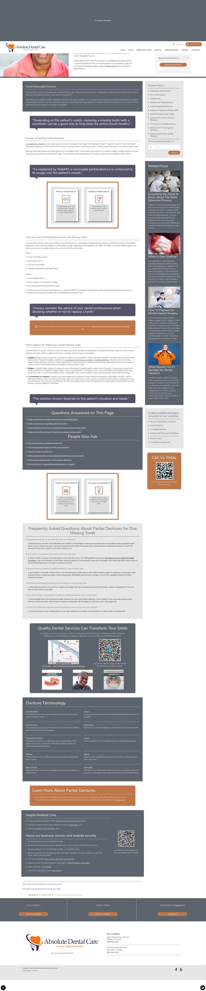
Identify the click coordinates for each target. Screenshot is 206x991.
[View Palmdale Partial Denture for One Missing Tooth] (34, 76)
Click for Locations (33, 914)
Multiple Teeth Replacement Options (164, 433)
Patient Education (172, 50)
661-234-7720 (119, 800)
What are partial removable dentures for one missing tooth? (53, 419)
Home (122, 50)
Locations (178, 44)
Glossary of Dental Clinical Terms (68, 821)
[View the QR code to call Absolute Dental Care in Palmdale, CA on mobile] (164, 479)
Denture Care (155, 99)
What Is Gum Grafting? (162, 256)
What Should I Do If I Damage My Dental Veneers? (161, 370)
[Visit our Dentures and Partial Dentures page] (52, 689)
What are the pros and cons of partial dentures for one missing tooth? (57, 428)
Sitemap (35, 970)
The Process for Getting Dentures (163, 124)
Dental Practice (156, 438)
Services (158, 50)
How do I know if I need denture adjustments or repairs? (51, 464)
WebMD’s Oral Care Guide (45, 829)
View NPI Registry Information (78, 863)
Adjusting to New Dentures (160, 91)
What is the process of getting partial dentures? (48, 424)
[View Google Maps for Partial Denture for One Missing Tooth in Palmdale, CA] (63, 664)
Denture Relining (156, 425)
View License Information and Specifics (59, 859)
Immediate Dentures (158, 429)
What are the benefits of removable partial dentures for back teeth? (56, 456)
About (130, 50)
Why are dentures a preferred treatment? (45, 443)
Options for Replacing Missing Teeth (164, 110)
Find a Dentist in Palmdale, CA (162, 141)
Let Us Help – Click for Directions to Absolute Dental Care (63, 666)
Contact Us (196, 50)
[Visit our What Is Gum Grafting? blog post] (164, 254)
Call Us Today (195, 44)
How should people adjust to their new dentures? (48, 447)
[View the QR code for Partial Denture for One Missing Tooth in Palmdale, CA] (110, 660)
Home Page (73, 825)
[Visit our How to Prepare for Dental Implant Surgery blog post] (164, 307)
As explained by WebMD (35, 144)
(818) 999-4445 (113, 942)
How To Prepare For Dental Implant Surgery (162, 311)
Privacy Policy (27, 970)
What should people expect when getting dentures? (50, 460)
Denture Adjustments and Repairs (163, 422)
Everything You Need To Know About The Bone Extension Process (163, 197)
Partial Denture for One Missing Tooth (48, 884)
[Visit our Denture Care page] (114, 689)
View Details (46, 867)
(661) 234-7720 (112, 66)
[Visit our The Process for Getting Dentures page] (83, 689)
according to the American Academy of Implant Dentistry (86, 360)
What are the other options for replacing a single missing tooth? (54, 432)
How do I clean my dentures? (40, 451)
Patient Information (144, 50)
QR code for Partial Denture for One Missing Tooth (42, 889)
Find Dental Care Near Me (160, 442)
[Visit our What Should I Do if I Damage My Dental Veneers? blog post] (164, 364)
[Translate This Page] (202, 987)
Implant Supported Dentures (161, 106)
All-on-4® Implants (157, 95)
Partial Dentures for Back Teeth (162, 114)
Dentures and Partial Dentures (161, 102)
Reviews (185, 50)
